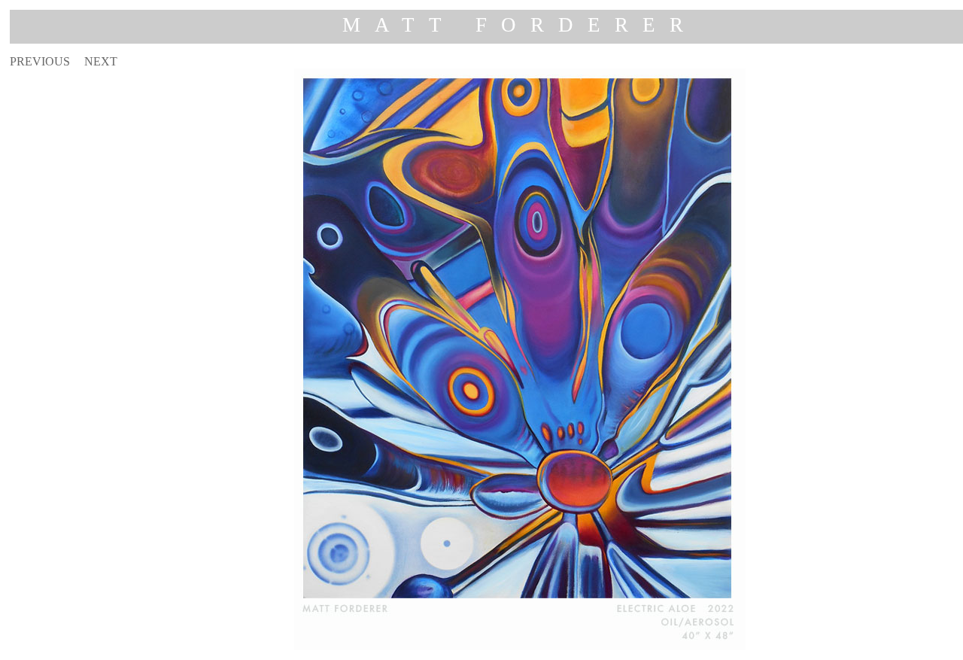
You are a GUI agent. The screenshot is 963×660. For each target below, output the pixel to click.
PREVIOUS (40, 61)
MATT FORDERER (519, 25)
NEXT (100, 61)
